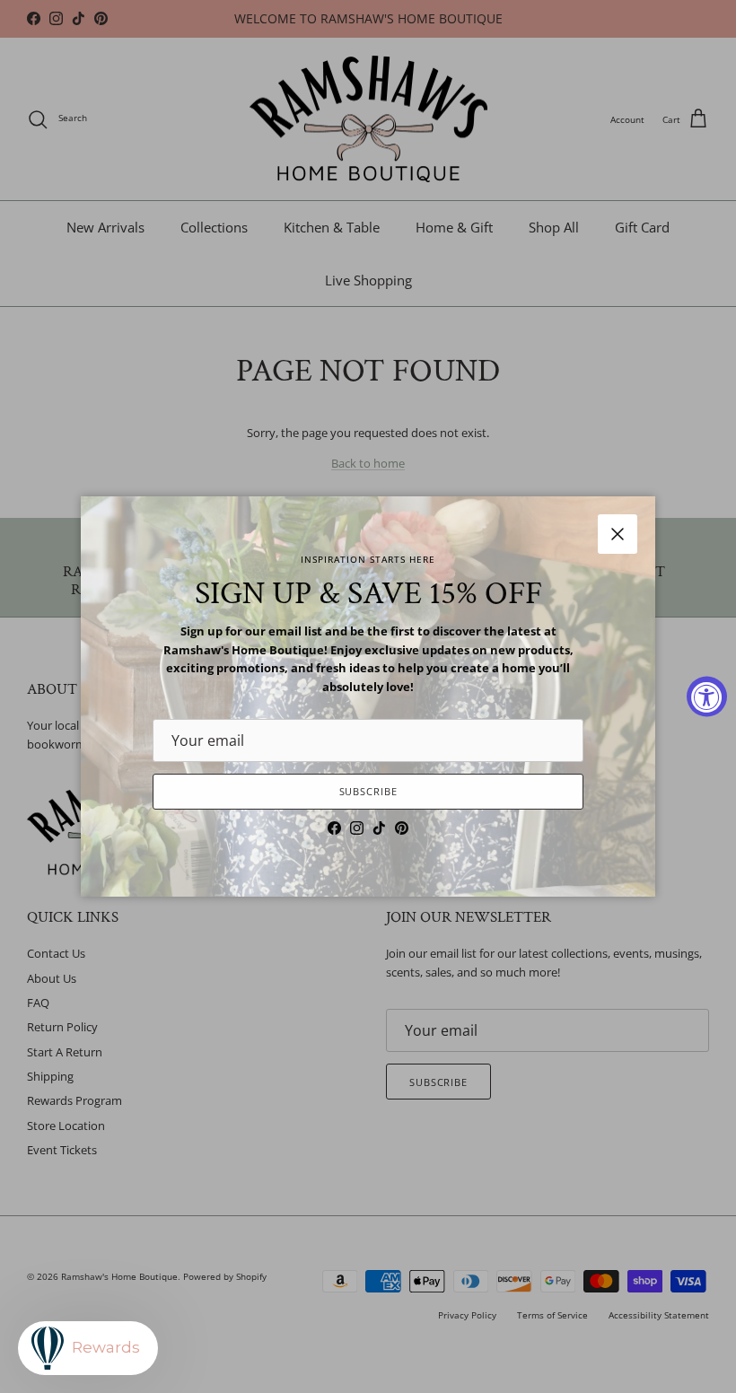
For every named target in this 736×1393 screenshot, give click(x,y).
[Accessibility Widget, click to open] (707, 697)
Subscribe (368, 791)
